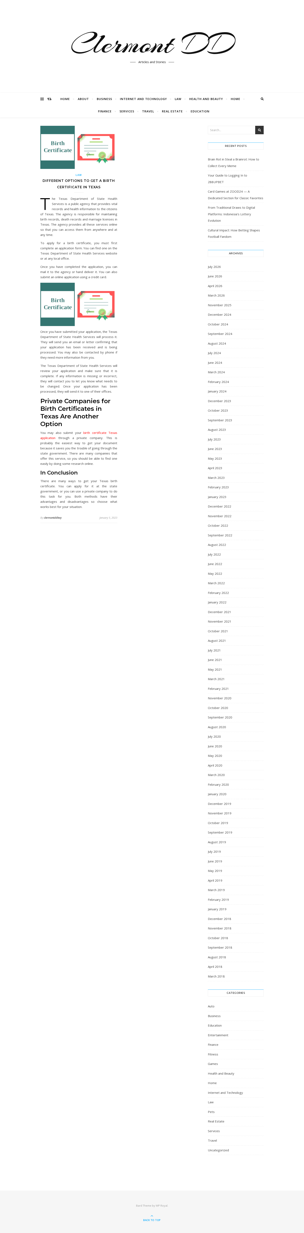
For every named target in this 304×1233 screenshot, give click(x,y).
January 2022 (217, 602)
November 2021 (219, 621)
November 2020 (219, 698)
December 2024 (219, 314)
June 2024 (215, 362)
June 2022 (215, 564)
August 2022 (217, 545)
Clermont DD (152, 43)
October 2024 (218, 324)
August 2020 (217, 727)
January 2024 (217, 391)
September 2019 (220, 832)
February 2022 (218, 593)
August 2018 (217, 957)
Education (200, 111)
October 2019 (218, 823)
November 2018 (219, 928)
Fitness (213, 1054)
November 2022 (219, 516)
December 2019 (219, 804)
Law (178, 99)
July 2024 (214, 353)
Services (127, 111)
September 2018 (220, 947)
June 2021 (215, 660)
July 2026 (214, 267)
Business (104, 99)
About (83, 99)
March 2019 (216, 890)
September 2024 (220, 334)
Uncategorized (218, 1150)
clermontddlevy (53, 517)
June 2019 (215, 861)
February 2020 (218, 784)
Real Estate (172, 111)
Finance (105, 111)
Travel (148, 111)
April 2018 (215, 966)
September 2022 (220, 535)
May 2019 (215, 871)
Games (213, 1064)
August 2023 (217, 429)
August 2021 (217, 640)
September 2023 (220, 420)
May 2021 (215, 669)
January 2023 (217, 497)
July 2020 (214, 736)
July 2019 (214, 851)
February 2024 (218, 382)
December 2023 (219, 401)
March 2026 (216, 295)
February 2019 (218, 899)
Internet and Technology (143, 99)
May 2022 (215, 573)
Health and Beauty (206, 99)
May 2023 (215, 458)
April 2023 (215, 468)
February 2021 (218, 689)
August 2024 (217, 343)
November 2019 (219, 813)
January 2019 (217, 909)
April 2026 (215, 286)
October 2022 (218, 525)
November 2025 (219, 305)
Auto (211, 1006)
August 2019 (217, 842)
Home (65, 99)
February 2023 (218, 487)
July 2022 (214, 554)
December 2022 (219, 506)
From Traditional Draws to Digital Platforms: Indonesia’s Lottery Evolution (231, 214)
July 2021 (214, 650)
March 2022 (216, 583)
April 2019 (215, 880)
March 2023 (216, 478)
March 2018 (216, 976)
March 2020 (216, 775)
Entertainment (218, 1035)
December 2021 (219, 612)
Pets (211, 1112)
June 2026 (215, 276)
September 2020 (220, 717)
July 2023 (214, 439)
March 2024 (216, 372)
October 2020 (218, 708)
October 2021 (218, 631)
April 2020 (215, 765)
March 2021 (216, 679)
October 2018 (218, 938)
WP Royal (162, 1205)
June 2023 (215, 449)
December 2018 (219, 919)
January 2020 (217, 794)
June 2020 (215, 746)
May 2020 (215, 756)
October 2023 (218, 410)
